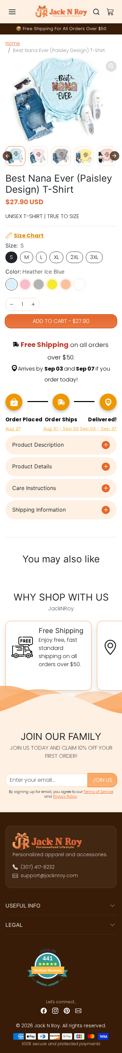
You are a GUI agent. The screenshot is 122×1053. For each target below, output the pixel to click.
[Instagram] (55, 1010)
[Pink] (25, 284)
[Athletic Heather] (39, 284)
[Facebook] (43, 1010)
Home (12, 43)
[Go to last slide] (7, 156)
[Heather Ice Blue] (11, 284)
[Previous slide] (9, 575)
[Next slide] (114, 156)
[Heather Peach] (66, 284)
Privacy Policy (65, 796)
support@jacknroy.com (49, 875)
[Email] (78, 1010)
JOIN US (102, 780)
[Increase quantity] (33, 304)
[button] (19, 11)
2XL (74, 257)
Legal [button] (14, 924)
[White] (79, 284)
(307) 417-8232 (38, 867)
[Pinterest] (67, 1010)
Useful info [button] (22, 905)
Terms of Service (98, 791)
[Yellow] (52, 284)
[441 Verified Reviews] (61, 989)
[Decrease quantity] (11, 304)
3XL (94, 257)
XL (56, 257)
